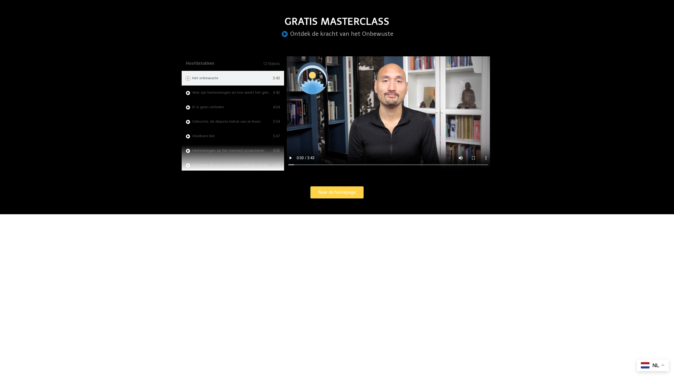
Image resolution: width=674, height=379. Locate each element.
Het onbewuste (205, 78)
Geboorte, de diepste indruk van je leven (226, 121)
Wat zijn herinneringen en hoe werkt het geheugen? (236, 92)
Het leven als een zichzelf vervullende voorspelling (234, 165)
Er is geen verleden (208, 107)
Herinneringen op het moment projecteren (228, 150)
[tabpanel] (388, 113)
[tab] (233, 78)
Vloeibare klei (203, 136)
